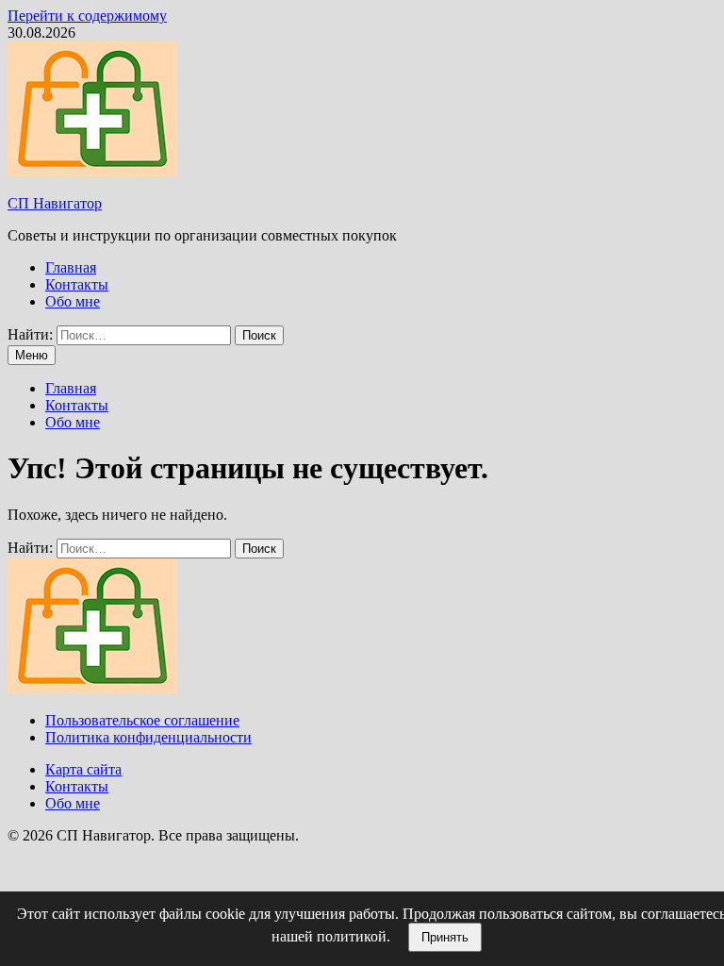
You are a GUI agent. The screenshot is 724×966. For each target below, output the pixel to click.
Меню (31, 355)
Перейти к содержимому (87, 16)
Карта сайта (83, 769)
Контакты (76, 284)
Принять (445, 937)
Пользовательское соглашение (142, 720)
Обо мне (72, 301)
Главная (70, 267)
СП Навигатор (55, 203)
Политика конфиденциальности (148, 737)
